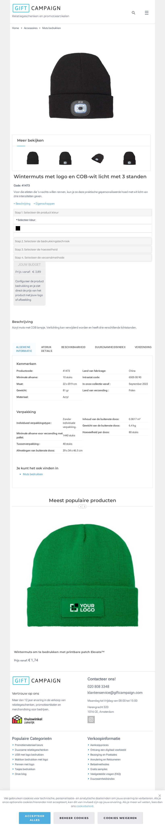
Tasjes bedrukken (25, 769)
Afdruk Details (46, 349)
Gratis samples (98, 769)
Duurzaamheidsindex (110, 347)
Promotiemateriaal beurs (29, 745)
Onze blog (21, 773)
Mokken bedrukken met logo (31, 759)
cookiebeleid (84, 806)
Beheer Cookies (74, 818)
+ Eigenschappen (44, 203)
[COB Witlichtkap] (81, 86)
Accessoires (31, 28)
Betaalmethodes (99, 764)
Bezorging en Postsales (103, 754)
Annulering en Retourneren (105, 759)
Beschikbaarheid (73, 347)
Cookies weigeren (120, 818)
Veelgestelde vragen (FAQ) (105, 773)
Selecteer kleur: (26, 219)
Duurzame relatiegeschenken (31, 749)
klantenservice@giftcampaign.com (115, 692)
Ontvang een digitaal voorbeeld (108, 749)
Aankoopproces (99, 745)
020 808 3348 (98, 686)
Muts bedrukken (51, 28)
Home (16, 28)
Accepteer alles (34, 818)
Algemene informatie (24, 349)
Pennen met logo (24, 764)
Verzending (143, 347)
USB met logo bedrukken (29, 754)
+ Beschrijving (22, 203)
